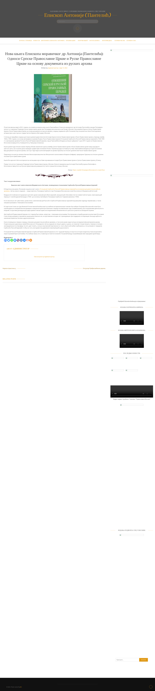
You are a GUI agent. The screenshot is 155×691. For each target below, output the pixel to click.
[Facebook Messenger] (14, 240)
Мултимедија (107, 40)
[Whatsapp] (11, 240)
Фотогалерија (94, 40)
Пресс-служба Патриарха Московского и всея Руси (89, 170)
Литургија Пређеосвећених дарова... (94, 268)
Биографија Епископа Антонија (53, 40)
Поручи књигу (83, 40)
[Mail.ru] (21, 240)
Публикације (70, 40)
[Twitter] (8, 240)
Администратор (53, 68)
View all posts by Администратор (44, 257)
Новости (36, 40)
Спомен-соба (131, 40)
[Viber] (18, 240)
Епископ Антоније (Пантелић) (77, 15)
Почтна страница (25, 40)
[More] (30, 240)
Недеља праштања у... (9, 268)
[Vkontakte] (24, 240)
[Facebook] (5, 240)
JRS (21, 687)
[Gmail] (27, 240)
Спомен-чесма (119, 40)
